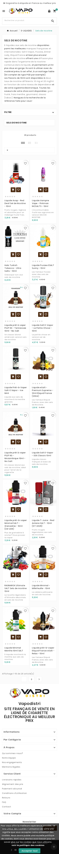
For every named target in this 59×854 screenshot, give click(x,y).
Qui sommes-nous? (12, 753)
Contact (6, 806)
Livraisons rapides (11, 779)
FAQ (4, 802)
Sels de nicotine (16, 122)
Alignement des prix (12, 784)
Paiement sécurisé (12, 788)
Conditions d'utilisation (14, 793)
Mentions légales (11, 766)
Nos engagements (12, 762)
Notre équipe (9, 757)
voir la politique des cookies (28, 845)
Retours (6, 797)
